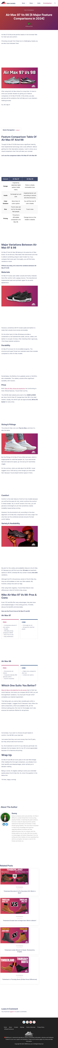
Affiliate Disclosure (9, 1029)
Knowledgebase (47, 3)
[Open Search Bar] (55, 3)
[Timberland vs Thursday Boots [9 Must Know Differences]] (19, 965)
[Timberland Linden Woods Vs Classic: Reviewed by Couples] (19, 935)
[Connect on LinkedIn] (4, 824)
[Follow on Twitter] (7, 824)
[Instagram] (27, 1022)
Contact (16, 1027)
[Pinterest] (34, 1022)
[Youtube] (30, 1022)
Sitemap (22, 1027)
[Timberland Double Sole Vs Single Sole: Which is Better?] (19, 906)
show (17, 130)
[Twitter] (23, 1022)
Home (25, 10)
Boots (23, 3)
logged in (12, 1011)
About (10, 1027)
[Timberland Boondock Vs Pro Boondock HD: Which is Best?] (19, 876)
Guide (38, 3)
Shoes (31, 3)
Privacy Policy (40, 1027)
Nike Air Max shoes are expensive (15, 388)
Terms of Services (30, 1027)
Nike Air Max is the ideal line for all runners (14, 690)
